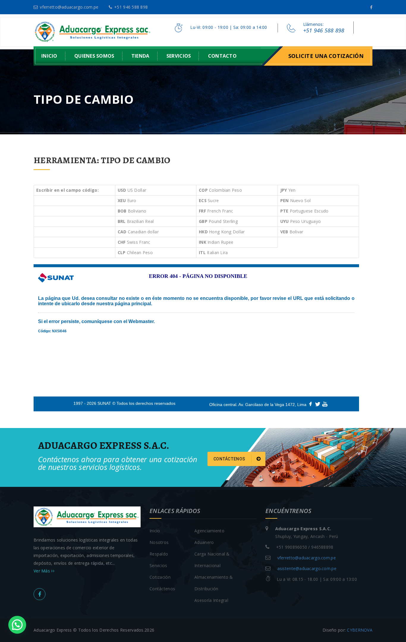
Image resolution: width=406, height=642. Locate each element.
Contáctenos (229, 459)
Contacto (222, 56)
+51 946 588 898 (131, 7)
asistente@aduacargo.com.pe (306, 568)
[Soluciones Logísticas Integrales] (93, 31)
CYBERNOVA (359, 630)
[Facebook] (371, 7)
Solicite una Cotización (325, 55)
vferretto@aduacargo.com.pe (69, 7)
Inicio (49, 56)
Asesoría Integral (211, 600)
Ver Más (42, 571)
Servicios (178, 56)
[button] (17, 625)
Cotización (160, 577)
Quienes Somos (94, 56)
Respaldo (159, 554)
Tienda (140, 56)
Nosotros (159, 542)
